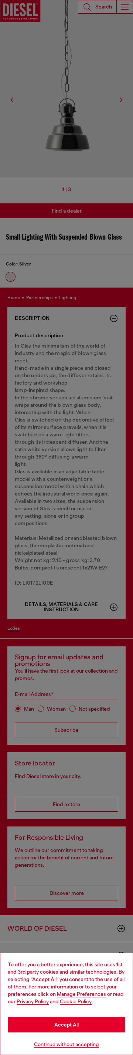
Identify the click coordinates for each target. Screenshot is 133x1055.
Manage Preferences (81, 994)
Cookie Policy (76, 1001)
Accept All (66, 1025)
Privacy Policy (33, 1001)
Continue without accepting (66, 1044)
